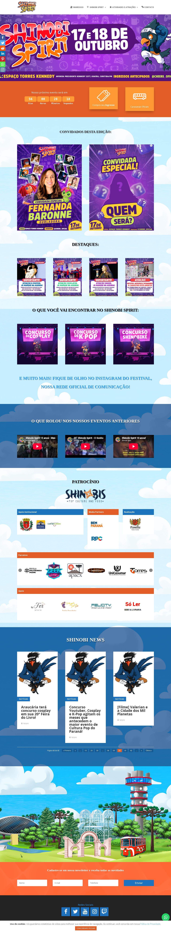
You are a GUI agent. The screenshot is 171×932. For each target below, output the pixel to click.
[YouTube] (85, 911)
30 (97, 750)
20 (91, 750)
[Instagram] (94, 911)
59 (114, 750)
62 (131, 750)
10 (86, 750)
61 (125, 750)
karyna (25, 723)
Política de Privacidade (150, 924)
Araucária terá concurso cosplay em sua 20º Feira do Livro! (36, 712)
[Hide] (1, 75)
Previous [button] (20, 570)
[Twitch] (104, 911)
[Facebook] (2, 37)
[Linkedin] (2, 53)
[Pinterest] (2, 59)
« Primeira (67, 750)
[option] (34, 570)
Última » (149, 750)
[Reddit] (2, 48)
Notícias (23, 699)
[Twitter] (2, 43)
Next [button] (151, 570)
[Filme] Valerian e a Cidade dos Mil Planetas (132, 710)
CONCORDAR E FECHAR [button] (86, 928)
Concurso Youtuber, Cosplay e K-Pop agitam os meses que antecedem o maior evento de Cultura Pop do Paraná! (85, 719)
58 (108, 750)
